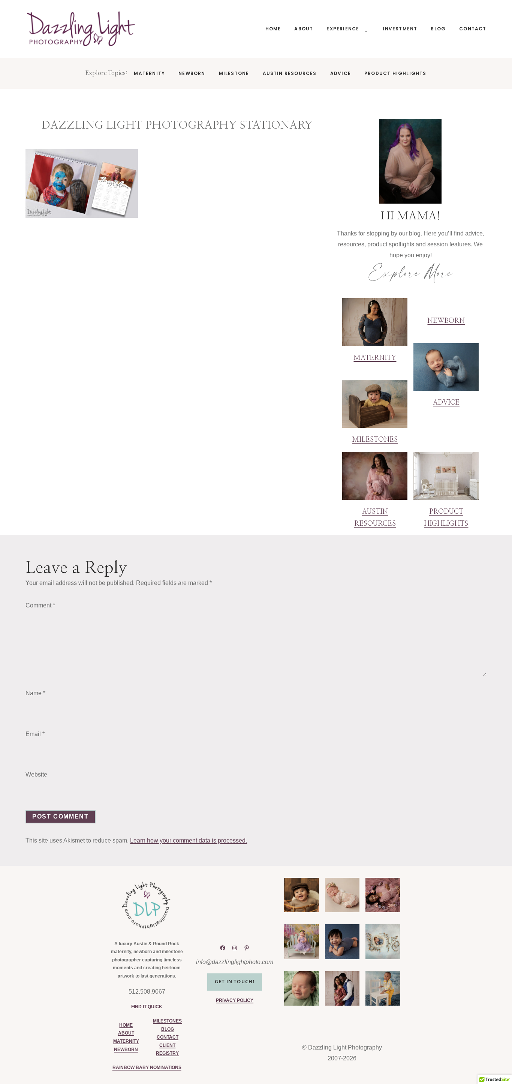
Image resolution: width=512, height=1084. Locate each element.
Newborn (446, 321)
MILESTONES (167, 1021)
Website (36, 774)
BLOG (167, 1029)
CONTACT (167, 1037)
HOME (126, 1025)
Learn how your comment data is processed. (188, 840)
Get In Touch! (235, 982)
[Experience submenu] (364, 29)
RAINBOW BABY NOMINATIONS (146, 1067)
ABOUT (126, 1033)
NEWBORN (126, 1049)
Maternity (374, 358)
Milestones (375, 439)
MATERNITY (126, 1041)
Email (35, 734)
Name (35, 693)
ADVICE (446, 402)
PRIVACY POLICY (234, 1000)
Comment (40, 605)
